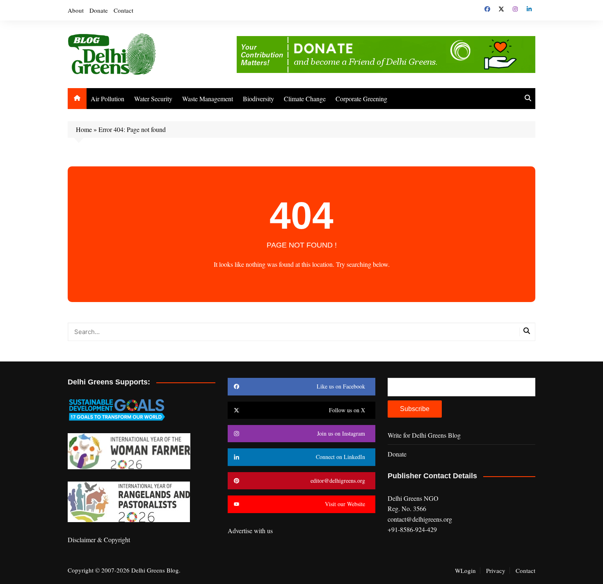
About (76, 10)
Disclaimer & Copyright (99, 539)
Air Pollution (107, 98)
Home (84, 129)
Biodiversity (258, 98)
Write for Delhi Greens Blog (424, 435)
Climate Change (305, 98)
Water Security (153, 98)
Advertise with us (250, 530)
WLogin (465, 570)
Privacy (495, 570)
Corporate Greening (361, 98)
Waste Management (207, 98)
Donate (98, 10)
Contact (123, 10)
